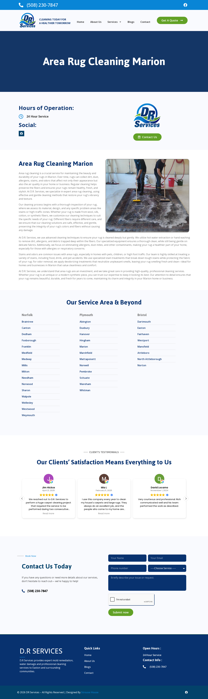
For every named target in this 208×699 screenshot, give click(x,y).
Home (80, 22)
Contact (145, 22)
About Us (95, 22)
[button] (186, 498)
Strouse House (89, 692)
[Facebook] (185, 5)
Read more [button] (48, 513)
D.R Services (41, 651)
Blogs (131, 22)
